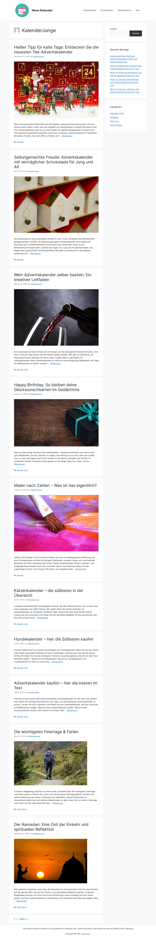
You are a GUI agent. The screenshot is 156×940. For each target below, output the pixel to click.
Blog (138, 10)
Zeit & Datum (21, 809)
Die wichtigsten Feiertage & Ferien (46, 731)
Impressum (86, 934)
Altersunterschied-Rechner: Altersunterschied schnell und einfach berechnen (123, 59)
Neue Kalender (42, 10)
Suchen (113, 29)
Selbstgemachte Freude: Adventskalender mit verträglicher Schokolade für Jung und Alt (53, 162)
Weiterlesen (67, 136)
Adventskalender (124, 10)
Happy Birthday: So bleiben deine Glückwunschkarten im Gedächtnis (46, 387)
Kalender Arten (22, 370)
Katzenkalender (89, 10)
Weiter (24, 919)
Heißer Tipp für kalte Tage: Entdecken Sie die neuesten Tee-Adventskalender (56, 49)
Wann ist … (115, 121)
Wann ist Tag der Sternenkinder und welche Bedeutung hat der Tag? (124, 82)
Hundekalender (107, 10)
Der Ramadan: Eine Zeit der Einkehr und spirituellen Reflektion (51, 827)
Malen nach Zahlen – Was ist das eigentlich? (55, 485)
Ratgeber (20, 142)
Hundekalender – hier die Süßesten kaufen (53, 639)
